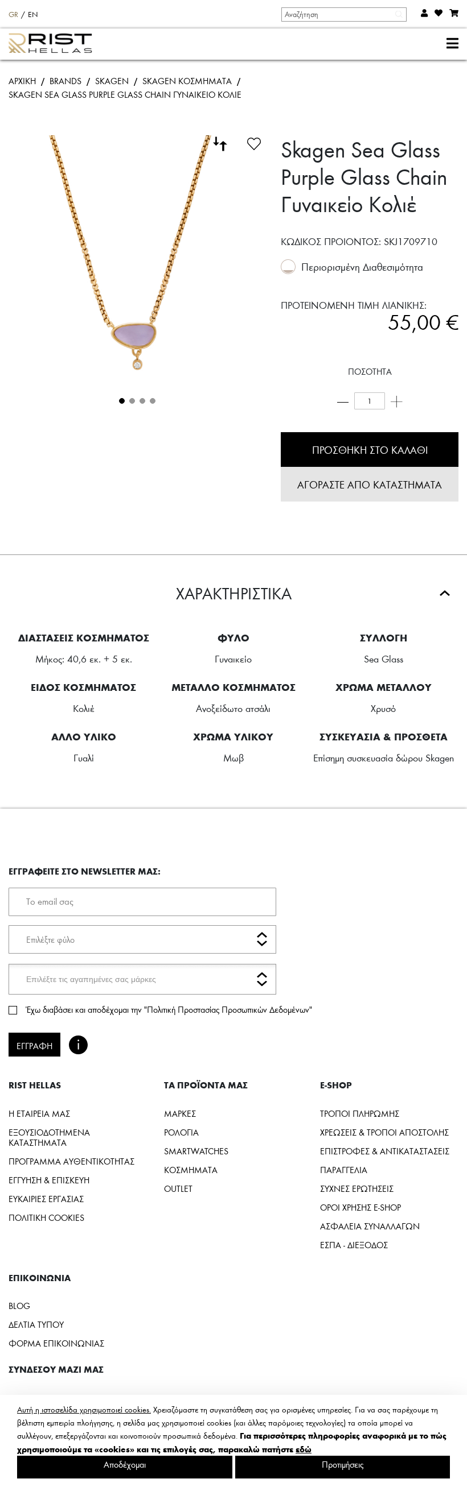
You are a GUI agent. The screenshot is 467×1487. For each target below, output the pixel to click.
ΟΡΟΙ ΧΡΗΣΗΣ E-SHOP (360, 1207)
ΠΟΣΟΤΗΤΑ (370, 371)
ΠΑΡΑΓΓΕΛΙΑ (343, 1169)
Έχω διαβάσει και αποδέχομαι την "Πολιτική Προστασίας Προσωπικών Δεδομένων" (169, 1009)
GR (13, 14)
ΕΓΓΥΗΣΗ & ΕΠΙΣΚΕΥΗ (49, 1180)
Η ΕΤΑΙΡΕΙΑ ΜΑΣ (39, 1113)
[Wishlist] (254, 142)
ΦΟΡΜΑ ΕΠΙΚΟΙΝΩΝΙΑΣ (56, 1343)
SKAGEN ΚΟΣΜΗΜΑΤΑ (187, 80)
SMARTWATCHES (196, 1151)
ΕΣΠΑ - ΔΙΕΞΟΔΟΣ (354, 1244)
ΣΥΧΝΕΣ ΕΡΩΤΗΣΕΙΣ (357, 1188)
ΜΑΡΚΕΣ (180, 1113)
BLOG (19, 1305)
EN (33, 14)
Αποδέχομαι (125, 1464)
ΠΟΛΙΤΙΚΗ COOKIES (46, 1217)
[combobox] (343, 14)
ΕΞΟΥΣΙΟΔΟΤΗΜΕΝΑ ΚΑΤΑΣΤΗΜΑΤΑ (49, 1137)
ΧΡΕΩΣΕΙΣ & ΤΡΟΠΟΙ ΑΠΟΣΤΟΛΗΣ (384, 1132)
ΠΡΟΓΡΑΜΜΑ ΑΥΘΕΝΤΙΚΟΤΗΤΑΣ (71, 1161)
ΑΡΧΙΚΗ (22, 80)
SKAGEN (112, 80)
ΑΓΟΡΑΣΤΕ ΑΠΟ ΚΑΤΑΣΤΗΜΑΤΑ (369, 484)
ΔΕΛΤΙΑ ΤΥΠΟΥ (36, 1324)
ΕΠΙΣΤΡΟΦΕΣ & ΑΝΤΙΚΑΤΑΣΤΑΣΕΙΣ (384, 1151)
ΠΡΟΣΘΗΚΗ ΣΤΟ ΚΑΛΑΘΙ (370, 449)
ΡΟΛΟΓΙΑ (181, 1132)
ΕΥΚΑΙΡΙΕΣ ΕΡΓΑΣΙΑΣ (46, 1198)
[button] (121, 399)
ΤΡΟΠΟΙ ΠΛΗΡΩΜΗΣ (359, 1113)
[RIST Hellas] (55, 44)
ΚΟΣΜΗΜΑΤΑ (191, 1169)
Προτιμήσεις (342, 1464)
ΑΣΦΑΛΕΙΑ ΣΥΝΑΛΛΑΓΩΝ (370, 1226)
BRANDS (65, 80)
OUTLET (178, 1188)
